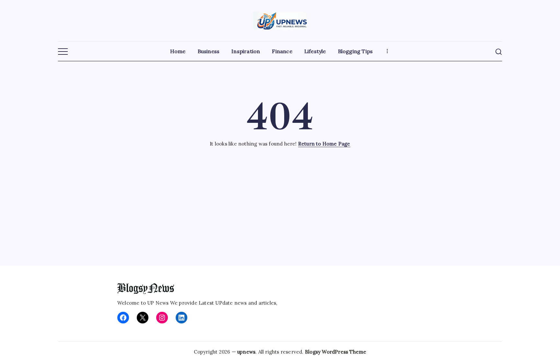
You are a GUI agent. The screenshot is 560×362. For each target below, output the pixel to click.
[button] (63, 52)
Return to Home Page (324, 144)
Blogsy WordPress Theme (335, 352)
